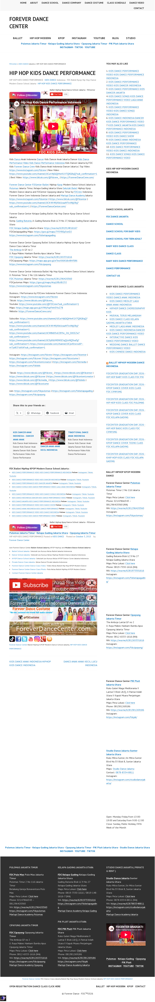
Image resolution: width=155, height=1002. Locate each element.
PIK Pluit (126, 962)
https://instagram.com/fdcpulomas (32, 390)
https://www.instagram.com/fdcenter (28, 199)
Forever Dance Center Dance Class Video (29, 566)
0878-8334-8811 (125, 772)
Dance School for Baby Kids (123, 231)
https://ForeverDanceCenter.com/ (48, 206)
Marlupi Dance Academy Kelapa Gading (77, 910)
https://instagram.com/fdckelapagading (72, 390)
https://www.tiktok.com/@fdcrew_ (41, 177)
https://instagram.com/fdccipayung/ (124, 647)
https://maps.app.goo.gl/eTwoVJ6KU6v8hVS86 (53, 260)
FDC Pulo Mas (16, 874)
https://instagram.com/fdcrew (36, 354)
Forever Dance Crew (24, 166)
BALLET (18, 38)
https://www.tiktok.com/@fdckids (67, 379)
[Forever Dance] (53, 605)
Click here (130, 497)
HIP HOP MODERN (40, 38)
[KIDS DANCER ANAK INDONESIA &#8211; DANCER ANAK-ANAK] (27, 445)
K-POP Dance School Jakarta (23, 558)
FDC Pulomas (16, 278)
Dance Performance (118, 268)
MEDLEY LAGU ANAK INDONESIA (127, 326)
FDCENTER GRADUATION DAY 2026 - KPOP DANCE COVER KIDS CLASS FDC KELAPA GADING (125, 413)
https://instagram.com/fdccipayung (27, 394)
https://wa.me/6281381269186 (127, 709)
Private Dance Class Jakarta (23, 562)
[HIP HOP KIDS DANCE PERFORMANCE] (53, 591)
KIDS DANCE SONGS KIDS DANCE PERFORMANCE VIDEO (34, 516)
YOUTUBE (99, 38)
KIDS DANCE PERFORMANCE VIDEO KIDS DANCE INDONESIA (35, 512)
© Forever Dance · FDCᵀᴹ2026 (77, 993)
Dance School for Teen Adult (124, 238)
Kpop (60, 184)
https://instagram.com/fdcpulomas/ (124, 515)
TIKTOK (79, 47)
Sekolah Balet (70, 188)
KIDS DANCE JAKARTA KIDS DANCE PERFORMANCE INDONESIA (36, 501)
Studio (130, 38)
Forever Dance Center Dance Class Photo (29, 569)
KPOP (61, 38)
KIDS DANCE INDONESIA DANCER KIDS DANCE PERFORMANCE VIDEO (39, 498)
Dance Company (71, 2)
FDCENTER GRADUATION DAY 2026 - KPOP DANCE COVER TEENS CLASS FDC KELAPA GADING (125, 443)
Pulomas (13, 188)
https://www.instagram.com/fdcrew (27, 170)
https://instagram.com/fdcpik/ (121, 717)
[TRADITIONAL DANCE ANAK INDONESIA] (82, 443)
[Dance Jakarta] (12, 640)
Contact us (113, 275)
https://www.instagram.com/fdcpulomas (30, 285)
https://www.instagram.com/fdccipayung (30, 264)
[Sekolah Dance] (49, 640)
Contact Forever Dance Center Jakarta (27, 573)
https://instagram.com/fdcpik (73, 961)
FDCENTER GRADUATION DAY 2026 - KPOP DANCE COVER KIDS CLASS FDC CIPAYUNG (125, 388)
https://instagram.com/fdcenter (70, 354)
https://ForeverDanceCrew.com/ (77, 177)
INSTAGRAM (79, 38)
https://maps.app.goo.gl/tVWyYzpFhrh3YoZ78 (39, 307)
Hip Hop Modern (116, 986)
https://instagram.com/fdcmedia (69, 361)
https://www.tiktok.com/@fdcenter (68, 199)
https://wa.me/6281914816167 (60, 228)
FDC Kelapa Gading (19, 228)
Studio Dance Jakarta (123, 768)
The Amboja (15, 249)
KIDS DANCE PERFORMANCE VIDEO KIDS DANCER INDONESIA (36, 479)
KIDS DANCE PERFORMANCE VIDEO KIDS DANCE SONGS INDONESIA (38, 494)
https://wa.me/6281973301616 (127, 570)
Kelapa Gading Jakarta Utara (64, 43)
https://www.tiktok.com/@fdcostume (29, 383)
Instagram (82, 472)
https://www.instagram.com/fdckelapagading (32, 235)
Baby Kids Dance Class (120, 246)
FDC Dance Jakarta (117, 216)
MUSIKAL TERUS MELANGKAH (125, 315)
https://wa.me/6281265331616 (55, 256)
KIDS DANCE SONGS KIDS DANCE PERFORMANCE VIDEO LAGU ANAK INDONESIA (43, 487)
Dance (17, 159)
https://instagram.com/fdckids (24, 365)
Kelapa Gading (126, 958)
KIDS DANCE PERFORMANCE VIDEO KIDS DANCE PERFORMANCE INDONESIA (41, 472)
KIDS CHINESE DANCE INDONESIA (127, 351)
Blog (115, 38)
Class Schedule (116, 2)
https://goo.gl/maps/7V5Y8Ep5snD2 (53, 231)
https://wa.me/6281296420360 (55, 278)
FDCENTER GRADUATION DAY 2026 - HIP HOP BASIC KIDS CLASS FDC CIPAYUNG (125, 428)
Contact (139, 8)
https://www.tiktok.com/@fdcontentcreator (70, 376)
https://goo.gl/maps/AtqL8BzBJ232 (48, 282)
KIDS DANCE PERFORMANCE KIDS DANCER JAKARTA (32, 483)
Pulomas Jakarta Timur (33, 43)
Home (23, 2)
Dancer (40, 159)
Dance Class (113, 253)
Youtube (12, 476)
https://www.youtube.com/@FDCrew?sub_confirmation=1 (49, 304)
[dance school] (53, 634)
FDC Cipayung (16, 256)
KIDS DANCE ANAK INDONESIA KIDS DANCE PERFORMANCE (35, 508)
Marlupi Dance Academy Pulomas (26, 914)
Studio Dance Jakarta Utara (135, 847)
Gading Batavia (23, 220)
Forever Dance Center (29, 22)
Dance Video (136, 2)
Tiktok (90, 472)
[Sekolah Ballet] (31, 640)
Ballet (45, 184)
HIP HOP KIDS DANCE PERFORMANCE (55, 83)
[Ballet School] (18, 640)
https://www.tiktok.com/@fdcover (27, 376)
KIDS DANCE (23, 64)
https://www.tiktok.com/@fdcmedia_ (28, 379)
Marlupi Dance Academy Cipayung (26, 965)
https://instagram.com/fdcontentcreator (30, 361)
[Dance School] (24, 640)
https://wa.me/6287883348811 (127, 903)
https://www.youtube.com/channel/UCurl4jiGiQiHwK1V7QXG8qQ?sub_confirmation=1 (53, 173)
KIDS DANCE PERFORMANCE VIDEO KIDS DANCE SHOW (33, 505)
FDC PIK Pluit (65, 928)
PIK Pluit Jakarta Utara (121, 43)
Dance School (50, 2)
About (34, 2)
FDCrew (78, 191)
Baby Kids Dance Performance (124, 260)
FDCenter (13, 64)
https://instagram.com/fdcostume (60, 358)
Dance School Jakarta (21, 555)
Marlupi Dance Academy (73, 195)
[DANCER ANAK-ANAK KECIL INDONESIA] (53, 438)
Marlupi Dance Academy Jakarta (74, 965)
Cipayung (141, 958)
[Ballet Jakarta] (37, 640)
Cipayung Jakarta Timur (94, 43)
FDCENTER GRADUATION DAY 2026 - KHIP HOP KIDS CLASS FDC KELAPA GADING (125, 457)
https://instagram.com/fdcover (25, 358)
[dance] (53, 619)
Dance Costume (94, 2)
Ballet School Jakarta (20, 551)
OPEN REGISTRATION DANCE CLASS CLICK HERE (34, 986)
